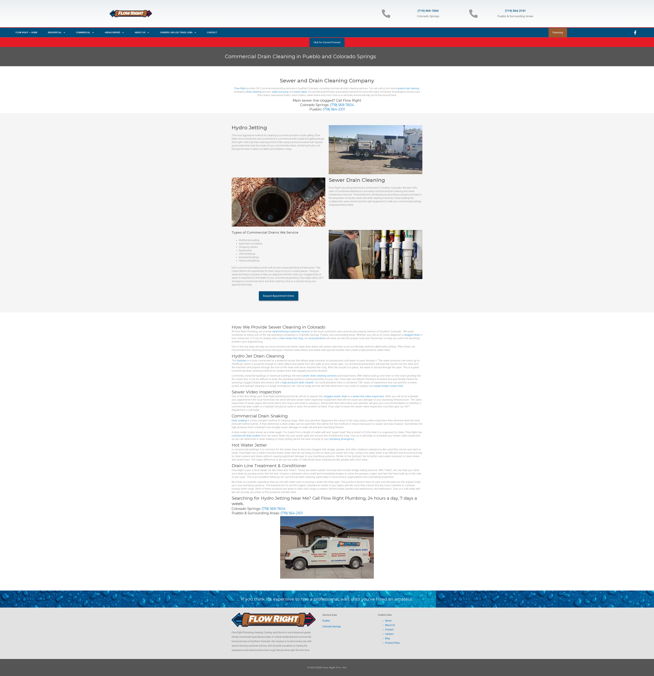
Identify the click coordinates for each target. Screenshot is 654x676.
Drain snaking (239, 420)
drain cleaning (253, 91)
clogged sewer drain (335, 396)
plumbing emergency (342, 439)
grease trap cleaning (408, 88)
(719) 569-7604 (428, 10)
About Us (140, 32)
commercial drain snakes (246, 435)
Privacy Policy (392, 642)
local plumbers (317, 338)
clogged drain (412, 334)
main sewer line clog (291, 338)
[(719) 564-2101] (473, 13)
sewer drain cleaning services (319, 375)
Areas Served (112, 32)
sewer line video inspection (368, 396)
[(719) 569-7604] (386, 13)
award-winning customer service (291, 331)
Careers (389, 634)
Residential (54, 32)
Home (388, 620)
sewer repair (300, 91)
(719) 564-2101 (515, 10)
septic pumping (280, 91)
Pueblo (326, 620)
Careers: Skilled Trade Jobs (176, 32)
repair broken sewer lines (388, 385)
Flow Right (240, 88)
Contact (212, 32)
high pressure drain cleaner (298, 382)
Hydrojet (241, 360)
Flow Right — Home (26, 32)
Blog (387, 638)
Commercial (83, 32)
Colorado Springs (331, 626)
